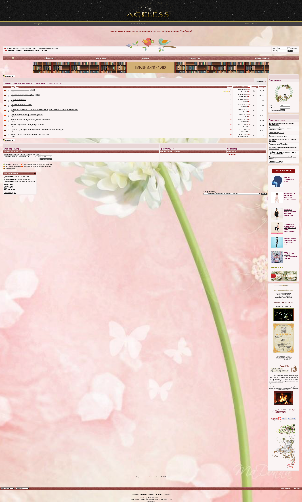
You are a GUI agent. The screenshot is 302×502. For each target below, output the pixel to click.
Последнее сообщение (240, 86)
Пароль (274, 51)
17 (254, 91)
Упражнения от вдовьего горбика (22, 95)
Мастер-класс (101, 58)
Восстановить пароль (138, 24)
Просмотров (262, 87)
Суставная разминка (18, 100)
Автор (17, 87)
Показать (39, 155)
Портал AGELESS (251, 24)
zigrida (13, 136)
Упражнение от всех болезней (21, 105)
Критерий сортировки (11, 155)
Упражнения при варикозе (20, 90)
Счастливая (244, 136)
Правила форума (10, 193)
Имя (273, 48)
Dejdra (13, 91)
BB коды (7, 184)
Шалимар (244, 96)
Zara (12, 101)
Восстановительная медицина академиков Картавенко (30, 120)
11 (254, 96)
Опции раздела (259, 81)
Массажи (145, 58)
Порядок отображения (27, 155)
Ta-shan (245, 101)
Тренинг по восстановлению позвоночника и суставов (30, 134)
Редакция (284, 488)
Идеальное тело (194, 58)
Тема (12, 87)
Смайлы (7, 186)
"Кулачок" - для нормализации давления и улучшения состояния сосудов (37, 129)
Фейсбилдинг (49, 58)
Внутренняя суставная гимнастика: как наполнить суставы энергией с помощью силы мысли (44, 110)
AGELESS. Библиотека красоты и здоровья (19, 48)
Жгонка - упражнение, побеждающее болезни (27, 125)
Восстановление (53, 48)
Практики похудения (262, 58)
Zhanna (245, 91)
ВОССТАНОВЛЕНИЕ (40, 48)
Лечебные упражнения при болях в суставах (27, 115)
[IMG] (5, 188)
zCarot (170, 499)
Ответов (253, 87)
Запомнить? (294, 48)
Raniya (245, 131)
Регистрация (38, 24)
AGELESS (292, 488)
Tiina (246, 116)
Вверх (299, 488)
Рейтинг (229, 87)
